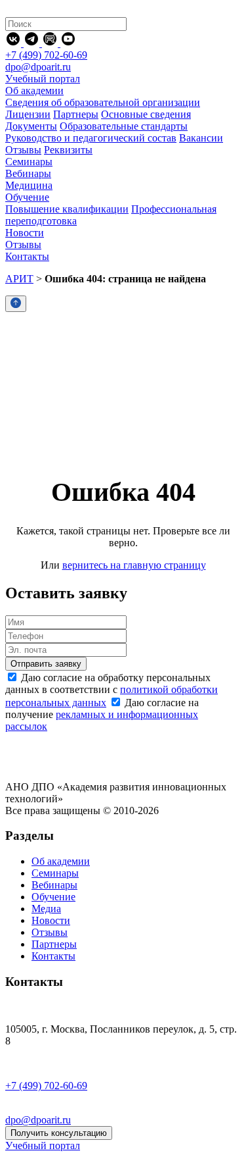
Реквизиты (68, 149)
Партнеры (75, 114)
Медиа (46, 908)
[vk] (14, 43)
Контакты (53, 956)
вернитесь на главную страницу (134, 565)
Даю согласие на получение (102, 714)
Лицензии (28, 114)
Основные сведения (146, 114)
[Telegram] (33, 43)
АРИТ (19, 278)
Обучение (53, 896)
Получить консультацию (58, 1133)
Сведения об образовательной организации (102, 102)
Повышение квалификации (67, 209)
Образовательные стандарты (124, 126)
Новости (50, 920)
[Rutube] (51, 43)
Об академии (60, 861)
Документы (31, 126)
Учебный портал (42, 78)
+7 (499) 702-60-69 (46, 55)
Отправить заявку (45, 664)
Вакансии (201, 137)
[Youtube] (68, 43)
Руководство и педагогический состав (90, 137)
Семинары (55, 873)
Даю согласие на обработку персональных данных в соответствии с (111, 690)
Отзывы (23, 149)
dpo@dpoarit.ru (38, 66)
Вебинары (54, 884)
